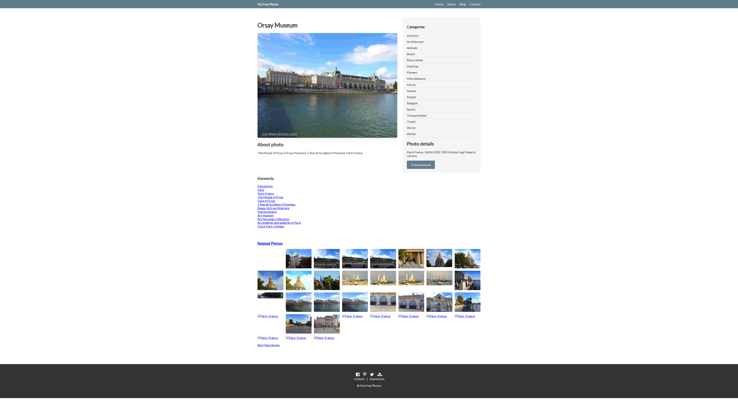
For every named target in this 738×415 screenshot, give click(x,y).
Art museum (265, 215)
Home (439, 4)
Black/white (415, 60)
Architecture (415, 41)
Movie (411, 84)
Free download (421, 165)
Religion (412, 103)
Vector (411, 127)
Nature (411, 91)
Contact (475, 4)
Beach (411, 54)
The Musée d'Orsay (270, 197)
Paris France (266, 193)
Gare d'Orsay (266, 201)
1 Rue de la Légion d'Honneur (277, 204)
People (411, 97)
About (451, 4)
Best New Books (269, 345)
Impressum (377, 379)
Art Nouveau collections (273, 219)
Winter (411, 134)
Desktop (412, 66)
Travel (411, 121)
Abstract (413, 35)
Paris (261, 190)
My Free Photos (268, 4)
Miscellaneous (416, 78)
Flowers (412, 72)
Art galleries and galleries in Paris (279, 222)
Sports (411, 109)
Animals (412, 48)
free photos (265, 186)
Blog (463, 4)
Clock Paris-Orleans (271, 226)
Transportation (417, 115)
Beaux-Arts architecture (273, 208)
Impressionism (267, 211)
